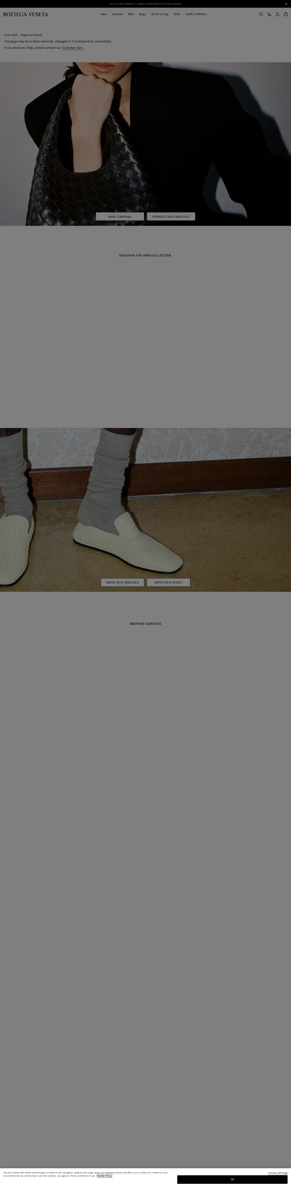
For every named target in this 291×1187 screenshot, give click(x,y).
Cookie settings (278, 1173)
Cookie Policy (104, 1175)
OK (232, 1179)
